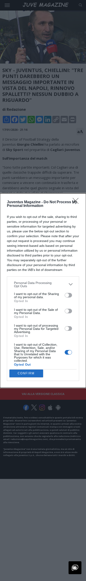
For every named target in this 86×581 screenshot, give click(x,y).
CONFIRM (26, 373)
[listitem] (43, 284)
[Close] (77, 202)
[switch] (68, 295)
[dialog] (43, 290)
